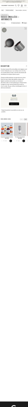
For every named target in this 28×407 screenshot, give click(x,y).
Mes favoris (18, 5)
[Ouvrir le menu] (25, 5)
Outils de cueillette (9, 10)
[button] (16, 5)
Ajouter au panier (10, 140)
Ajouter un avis (14, 104)
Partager (25, 22)
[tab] (14, 66)
